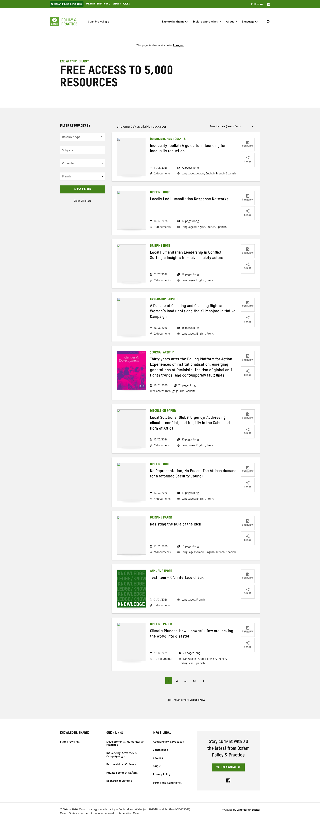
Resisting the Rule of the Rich (175, 525)
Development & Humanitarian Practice (125, 743)
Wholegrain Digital (248, 809)
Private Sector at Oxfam (121, 772)
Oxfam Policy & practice (68, 4)
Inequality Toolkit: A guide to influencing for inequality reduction (188, 149)
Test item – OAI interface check (177, 578)
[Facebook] (268, 4)
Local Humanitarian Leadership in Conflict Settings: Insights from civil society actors (186, 255)
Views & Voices (121, 4)
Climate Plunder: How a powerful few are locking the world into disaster (191, 634)
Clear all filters (83, 200)
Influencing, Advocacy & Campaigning (121, 754)
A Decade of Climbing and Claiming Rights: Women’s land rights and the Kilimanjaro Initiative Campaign (193, 312)
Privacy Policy (161, 774)
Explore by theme (173, 21)
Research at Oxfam (118, 780)
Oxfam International (98, 4)
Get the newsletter (228, 767)
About (230, 21)
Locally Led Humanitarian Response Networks (189, 200)
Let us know (197, 700)
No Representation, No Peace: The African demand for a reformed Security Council (193, 474)
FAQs (156, 766)
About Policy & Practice (167, 741)
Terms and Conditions (167, 782)
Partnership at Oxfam (120, 764)
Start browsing (97, 21)
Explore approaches (205, 21)
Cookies (158, 758)
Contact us (159, 749)
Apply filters (82, 189)
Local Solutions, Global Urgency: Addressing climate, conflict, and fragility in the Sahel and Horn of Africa (190, 423)
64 (196, 681)
